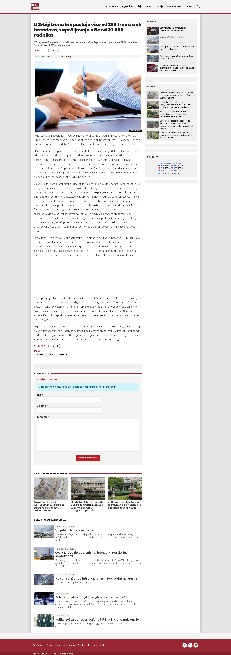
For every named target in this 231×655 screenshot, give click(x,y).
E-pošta (42, 405)
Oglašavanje (38, 645)
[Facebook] (185, 644)
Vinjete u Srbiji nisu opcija (74, 530)
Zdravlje (158, 6)
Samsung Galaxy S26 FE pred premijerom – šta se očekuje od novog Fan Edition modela (177, 68)
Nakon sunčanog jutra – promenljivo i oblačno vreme (96, 578)
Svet (148, 6)
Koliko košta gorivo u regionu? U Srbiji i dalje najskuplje (97, 620)
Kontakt (72, 645)
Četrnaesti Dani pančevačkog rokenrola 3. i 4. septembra (173, 29)
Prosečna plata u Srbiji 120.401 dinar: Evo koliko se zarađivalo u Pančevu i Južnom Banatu (49, 506)
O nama (50, 645)
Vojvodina (127, 6)
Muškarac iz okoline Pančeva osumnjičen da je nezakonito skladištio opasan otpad (124, 505)
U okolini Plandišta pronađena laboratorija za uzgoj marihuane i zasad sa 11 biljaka (175, 135)
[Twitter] (190, 644)
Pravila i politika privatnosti (91, 645)
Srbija (139, 6)
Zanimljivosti (174, 6)
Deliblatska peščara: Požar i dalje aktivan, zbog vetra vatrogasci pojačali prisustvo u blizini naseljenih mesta (177, 125)
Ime (40, 394)
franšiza (62, 355)
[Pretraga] (198, 6)
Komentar (43, 417)
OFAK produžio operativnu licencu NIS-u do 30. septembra (91, 554)
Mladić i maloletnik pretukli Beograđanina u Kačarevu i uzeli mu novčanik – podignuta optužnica (87, 506)
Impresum (61, 645)
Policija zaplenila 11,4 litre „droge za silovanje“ (90, 597)
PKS (51, 355)
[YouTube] (195, 644)
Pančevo (111, 6)
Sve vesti (189, 6)
